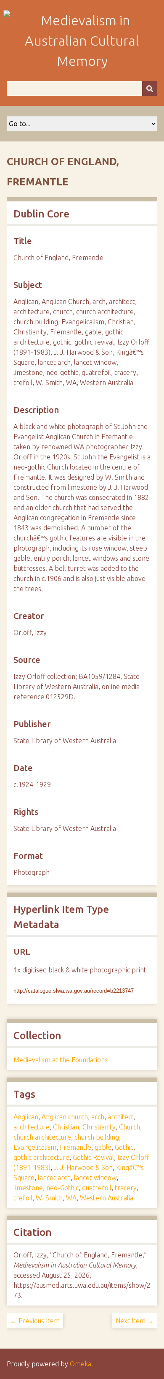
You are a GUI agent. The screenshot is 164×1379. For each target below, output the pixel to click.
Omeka (80, 1364)
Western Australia (106, 1198)
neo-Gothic (62, 1188)
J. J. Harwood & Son (83, 1167)
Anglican (25, 1117)
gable (103, 1147)
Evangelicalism (34, 1147)
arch (97, 1117)
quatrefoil (96, 1188)
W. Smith (49, 1198)
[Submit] (149, 88)
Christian (66, 1127)
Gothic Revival (93, 1157)
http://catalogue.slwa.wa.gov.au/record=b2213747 (73, 991)
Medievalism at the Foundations (60, 1060)
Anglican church (65, 1117)
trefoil (22, 1198)
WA (71, 1198)
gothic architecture (41, 1157)
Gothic (124, 1147)
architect (121, 1117)
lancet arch (54, 1177)
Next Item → (135, 1321)
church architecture (42, 1137)
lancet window (95, 1177)
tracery (126, 1188)
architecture (31, 1127)
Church (129, 1127)
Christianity (99, 1127)
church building (96, 1137)
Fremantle (75, 1147)
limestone (28, 1188)
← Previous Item (35, 1321)
